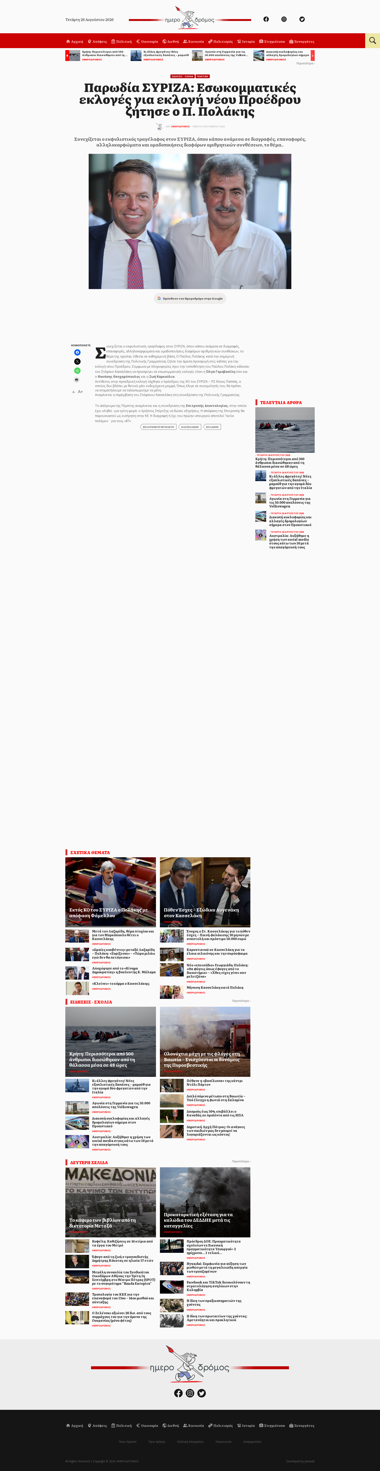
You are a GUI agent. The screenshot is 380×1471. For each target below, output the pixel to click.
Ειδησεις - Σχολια (182, 76)
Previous (66, 56)
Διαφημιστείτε (252, 1441)
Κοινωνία (196, 41)
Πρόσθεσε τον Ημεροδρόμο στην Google (193, 298)
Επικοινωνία (223, 1441)
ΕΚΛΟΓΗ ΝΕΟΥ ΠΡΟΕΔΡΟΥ (158, 427)
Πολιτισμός (223, 41)
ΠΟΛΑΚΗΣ (212, 427)
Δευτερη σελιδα (89, 1162)
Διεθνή (173, 41)
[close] (351, 16)
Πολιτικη (202, 76)
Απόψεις (99, 41)
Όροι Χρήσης (156, 1441)
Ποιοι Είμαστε (128, 1441)
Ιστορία (248, 41)
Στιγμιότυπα (274, 41)
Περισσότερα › (305, 63)
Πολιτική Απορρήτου (190, 1441)
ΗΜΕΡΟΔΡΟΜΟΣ (180, 126)
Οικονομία (149, 41)
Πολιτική (124, 41)
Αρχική (76, 41)
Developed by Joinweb (300, 1461)
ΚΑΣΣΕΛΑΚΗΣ (190, 427)
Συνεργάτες (304, 41)
